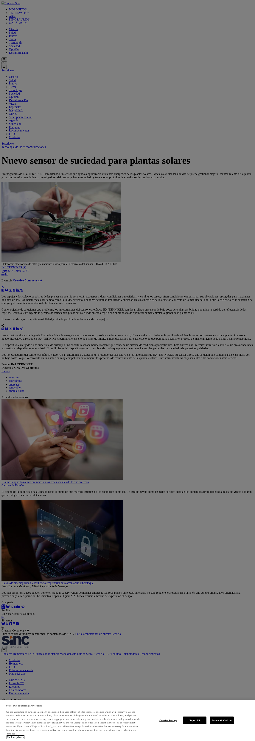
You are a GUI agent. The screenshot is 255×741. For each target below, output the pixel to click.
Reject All (194, 720)
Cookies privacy (15, 737)
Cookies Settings (168, 720)
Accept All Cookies (222, 720)
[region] (127, 720)
